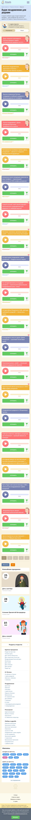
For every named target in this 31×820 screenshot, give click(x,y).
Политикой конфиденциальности (17, 814)
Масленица (8, 661)
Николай (12, 773)
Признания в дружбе (10, 736)
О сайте (15, 801)
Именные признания (10, 723)
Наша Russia (8, 715)
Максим (26, 754)
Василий (13, 754)
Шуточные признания (10, 727)
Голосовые (5, 329)
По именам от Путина (10, 674)
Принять (15, 817)
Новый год (7, 668)
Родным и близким (7, 113)
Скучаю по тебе (9, 730)
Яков (16, 776)
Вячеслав (5, 767)
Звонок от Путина (9, 713)
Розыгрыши (6, 169)
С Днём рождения (9, 676)
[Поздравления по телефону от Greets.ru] (6, 2)
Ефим (25, 767)
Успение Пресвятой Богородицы (13, 612)
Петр (18, 773)
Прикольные (6, 249)
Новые (22, 30)
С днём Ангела (8, 691)
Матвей (22, 770)
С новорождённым (9, 706)
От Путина (5, 57)
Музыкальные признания (11, 740)
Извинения (8, 729)
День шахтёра (7, 589)
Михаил (5, 773)
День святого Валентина (11, 655)
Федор (16, 757)
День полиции (8, 664)
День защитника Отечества (12, 657)
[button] (5, 48)
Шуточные (5, 196)
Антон (19, 764)
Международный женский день (13, 659)
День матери (8, 666)
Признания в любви (10, 725)
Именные (7, 687)
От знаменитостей (7, 141)
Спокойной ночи (9, 741)
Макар (19, 754)
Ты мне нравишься (10, 734)
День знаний (7, 636)
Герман (12, 767)
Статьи (15, 795)
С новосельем (8, 738)
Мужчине (5, 86)
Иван (4, 770)
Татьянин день (9, 653)
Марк (10, 757)
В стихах (7, 702)
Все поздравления (15, 780)
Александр (5, 754)
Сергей (23, 773)
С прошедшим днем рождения (13, 704)
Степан (5, 776)
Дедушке (5, 223)
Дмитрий (19, 767)
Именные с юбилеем (10, 678)
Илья (10, 770)
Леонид (15, 770)
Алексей (13, 764)
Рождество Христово (10, 652)
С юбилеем (8, 680)
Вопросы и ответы (15, 799)
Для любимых (8, 698)
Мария (5, 757)
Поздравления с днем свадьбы (13, 732)
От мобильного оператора (12, 717)
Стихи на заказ (15, 797)
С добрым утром (9, 743)
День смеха (8, 663)
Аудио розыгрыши (9, 712)
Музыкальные (6, 302)
